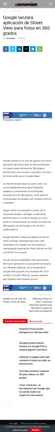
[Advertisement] (27, 81)
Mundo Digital (15, 11)
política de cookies (20, 430)
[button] (5, 4)
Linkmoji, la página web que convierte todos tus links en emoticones (35, 360)
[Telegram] (33, 49)
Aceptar (35, 430)
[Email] (26, 49)
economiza (10, 38)
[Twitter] (13, 49)
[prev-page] (5, 402)
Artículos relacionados (15, 321)
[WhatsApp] (40, 49)
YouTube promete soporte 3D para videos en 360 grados (34, 374)
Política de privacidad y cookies (33, 423)
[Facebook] (6, 49)
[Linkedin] (19, 49)
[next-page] (9, 402)
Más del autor (35, 321)
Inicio (5, 11)
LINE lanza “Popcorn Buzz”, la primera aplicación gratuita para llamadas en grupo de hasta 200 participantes (40, 304)
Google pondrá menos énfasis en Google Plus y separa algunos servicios (33, 346)
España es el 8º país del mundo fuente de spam (14, 300)
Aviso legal (13, 423)
